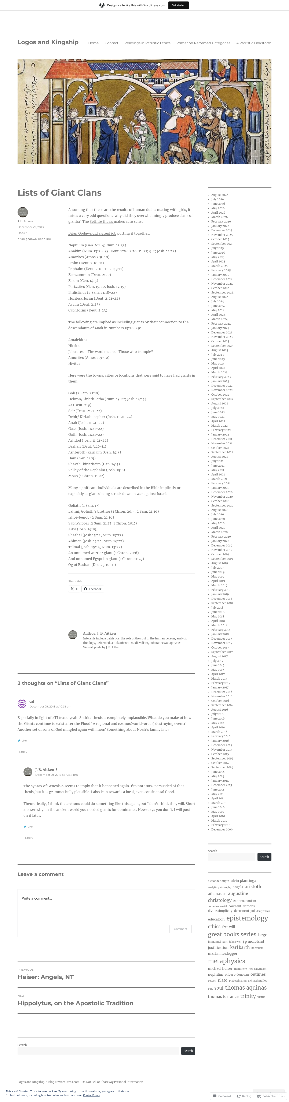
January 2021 (220, 488)
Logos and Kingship (48, 42)
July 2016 (217, 714)
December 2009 (222, 829)
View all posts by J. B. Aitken (101, 647)
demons (249, 906)
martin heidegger (222, 953)
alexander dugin (218, 880)
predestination (237, 980)
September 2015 (222, 758)
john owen (235, 941)
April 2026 (218, 212)
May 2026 (218, 208)
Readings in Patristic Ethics (147, 43)
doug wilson (263, 911)
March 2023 (219, 372)
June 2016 (218, 718)
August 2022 (219, 403)
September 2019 (222, 559)
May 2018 (217, 616)
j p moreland (253, 941)
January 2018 (220, 634)
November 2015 (221, 749)
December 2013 (221, 785)
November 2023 (222, 337)
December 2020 (222, 492)
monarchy (240, 968)
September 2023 (222, 346)
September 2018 (222, 603)
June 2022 (218, 412)
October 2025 (220, 239)
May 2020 (217, 523)
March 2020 (219, 532)
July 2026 (217, 199)
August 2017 (219, 656)
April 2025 (218, 261)
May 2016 (217, 723)
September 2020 (222, 505)
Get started (178, 5)
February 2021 (220, 483)
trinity (248, 996)
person (212, 980)
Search (22, 1045)
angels (238, 887)
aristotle (253, 886)
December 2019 (221, 545)
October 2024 (220, 288)
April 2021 (218, 474)
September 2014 (222, 767)
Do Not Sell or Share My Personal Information (112, 1082)
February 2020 (221, 536)
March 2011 (219, 803)
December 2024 (222, 279)
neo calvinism (257, 968)
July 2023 (217, 354)
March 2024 (219, 319)
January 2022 (220, 434)
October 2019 (220, 554)
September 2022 (222, 399)
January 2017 (220, 687)
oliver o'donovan (237, 974)
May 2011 (217, 794)
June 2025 (218, 252)
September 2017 (222, 652)
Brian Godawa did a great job (92, 233)
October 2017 (220, 647)
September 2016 (222, 705)
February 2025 (221, 270)
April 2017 (218, 674)
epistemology (247, 918)
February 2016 (221, 736)
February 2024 (221, 323)
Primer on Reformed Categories (203, 43)
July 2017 (217, 661)
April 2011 (217, 798)
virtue (261, 996)
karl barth (240, 947)
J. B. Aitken (25, 221)
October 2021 (220, 448)
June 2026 (218, 204)
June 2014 (217, 772)
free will (228, 927)
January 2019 (220, 594)
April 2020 (218, 528)
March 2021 (219, 479)
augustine (238, 893)
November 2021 (221, 443)
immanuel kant (217, 941)
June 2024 (218, 306)
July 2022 (217, 408)
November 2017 (221, 643)
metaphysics (226, 961)
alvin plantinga (243, 880)
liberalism (257, 947)
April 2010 (218, 816)
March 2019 (219, 585)
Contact (111, 43)
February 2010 (220, 825)
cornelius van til (217, 906)
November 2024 (222, 283)
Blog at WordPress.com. (64, 1082)
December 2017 (221, 638)
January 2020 (220, 541)
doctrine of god (244, 911)
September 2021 (222, 452)
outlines (258, 974)
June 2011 (217, 789)
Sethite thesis (102, 221)
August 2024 (219, 297)
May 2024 (217, 310)
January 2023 (220, 381)
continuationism (244, 901)
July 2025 (217, 248)
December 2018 (221, 599)
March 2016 (219, 732)
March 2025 (219, 266)
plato (222, 980)
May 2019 (217, 576)
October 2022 (220, 394)
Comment (180, 929)
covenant (235, 906)
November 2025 (222, 235)
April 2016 (218, 727)
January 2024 (220, 328)
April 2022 (218, 421)
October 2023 (220, 341)
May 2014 (217, 776)
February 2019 (221, 590)
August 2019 (219, 563)
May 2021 (217, 470)
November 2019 (222, 550)
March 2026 (219, 217)
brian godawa (27, 238)
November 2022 (222, 390)
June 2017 (217, 665)
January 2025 (220, 275)
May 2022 (217, 417)
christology (220, 900)
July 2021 (217, 461)
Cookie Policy (91, 1095)
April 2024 (218, 315)
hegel (263, 935)
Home (93, 43)
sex (210, 988)
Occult (22, 233)
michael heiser (220, 968)
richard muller (257, 980)
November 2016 (222, 696)
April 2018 (218, 621)
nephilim (44, 238)
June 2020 (218, 519)
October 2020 (220, 501)
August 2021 (219, 457)
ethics (214, 926)
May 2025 (217, 257)
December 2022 (222, 386)
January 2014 (220, 780)
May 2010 (217, 812)
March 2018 (219, 625)
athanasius (217, 894)
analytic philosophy (219, 887)
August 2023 (219, 350)
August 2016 (219, 709)
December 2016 (221, 692)
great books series (232, 934)
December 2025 (222, 230)
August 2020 (219, 510)
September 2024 (222, 292)
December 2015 (221, 745)
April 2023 (218, 368)
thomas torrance (223, 996)
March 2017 (219, 678)
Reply (23, 751)
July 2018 (217, 607)
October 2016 (220, 701)
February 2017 (220, 683)
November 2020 (222, 496)
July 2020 (217, 514)
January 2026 (220, 226)
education (216, 919)
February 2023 (221, 377)
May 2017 (217, 670)
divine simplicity (220, 911)
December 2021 (221, 439)
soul (218, 988)
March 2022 (219, 425)
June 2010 (217, 807)
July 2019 (217, 567)
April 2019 (218, 581)
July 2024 (217, 301)
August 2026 (219, 195)
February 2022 (221, 430)
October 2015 (220, 754)
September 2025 (222, 244)
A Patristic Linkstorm (253, 43)
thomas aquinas (246, 987)
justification (218, 947)
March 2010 (219, 820)
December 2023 (221, 332)
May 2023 (217, 363)
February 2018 (220, 630)
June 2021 (217, 465)
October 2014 (220, 763)
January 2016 (220, 741)
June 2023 (218, 359)
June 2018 (217, 612)
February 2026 (221, 221)
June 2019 (218, 572)
